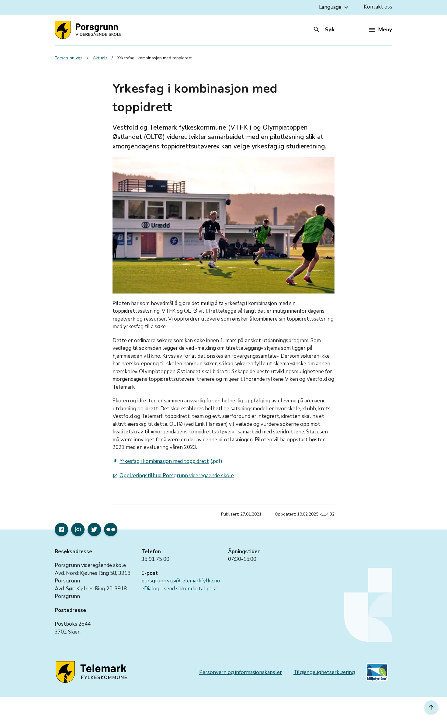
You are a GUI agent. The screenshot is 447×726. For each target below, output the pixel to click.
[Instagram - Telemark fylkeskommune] (78, 529)
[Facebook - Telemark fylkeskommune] (61, 529)
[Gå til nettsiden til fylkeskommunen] (92, 672)
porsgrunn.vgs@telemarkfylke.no (180, 580)
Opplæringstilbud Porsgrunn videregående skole (173, 475)
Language (334, 7)
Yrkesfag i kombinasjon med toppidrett (161, 461)
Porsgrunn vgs (68, 58)
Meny (385, 29)
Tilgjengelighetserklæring (324, 672)
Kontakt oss (378, 6)
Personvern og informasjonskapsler (240, 672)
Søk (323, 29)
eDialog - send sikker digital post (179, 588)
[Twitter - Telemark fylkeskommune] (94, 529)
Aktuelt (100, 58)
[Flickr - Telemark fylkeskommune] (110, 529)
